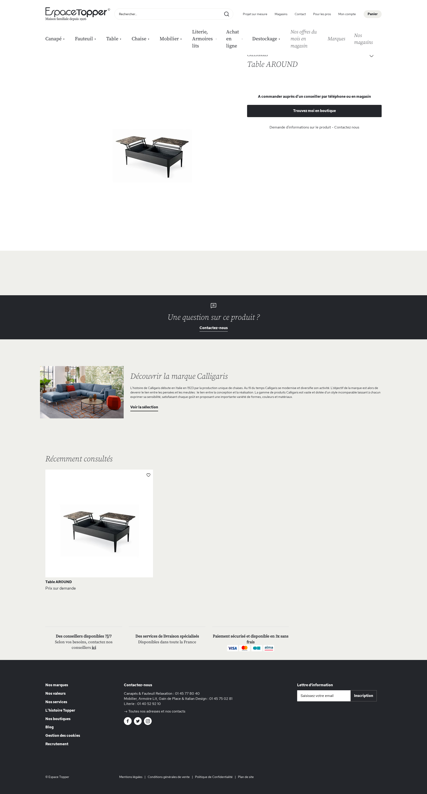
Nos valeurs (55, 693)
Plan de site (246, 777)
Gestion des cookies (62, 735)
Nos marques (56, 685)
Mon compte (347, 14)
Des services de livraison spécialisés (167, 636)
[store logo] (78, 14)
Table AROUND (58, 582)
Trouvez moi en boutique (314, 110)
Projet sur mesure (255, 14)
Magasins (281, 14)
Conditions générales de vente (169, 777)
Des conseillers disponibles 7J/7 (84, 636)
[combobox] (173, 14)
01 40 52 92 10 (149, 703)
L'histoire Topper (60, 710)
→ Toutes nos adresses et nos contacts (154, 711)
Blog (49, 727)
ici (94, 647)
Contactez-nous (213, 328)
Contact (300, 14)
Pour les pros (322, 14)
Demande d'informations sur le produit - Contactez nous (314, 127)
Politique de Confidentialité (214, 777)
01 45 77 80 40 (187, 693)
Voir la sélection (144, 407)
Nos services (56, 702)
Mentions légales (130, 777)
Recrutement (56, 744)
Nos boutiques (57, 719)
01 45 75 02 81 (220, 698)
